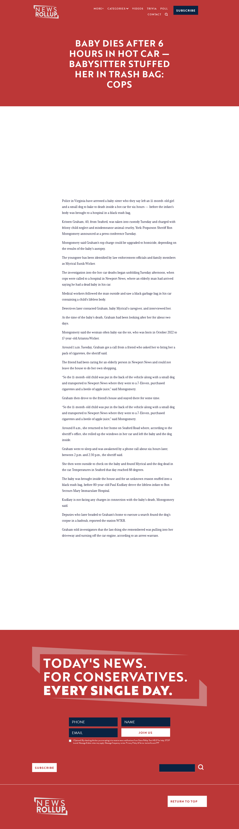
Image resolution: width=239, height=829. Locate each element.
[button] (118, 8)
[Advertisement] (119, 160)
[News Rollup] (46, 11)
